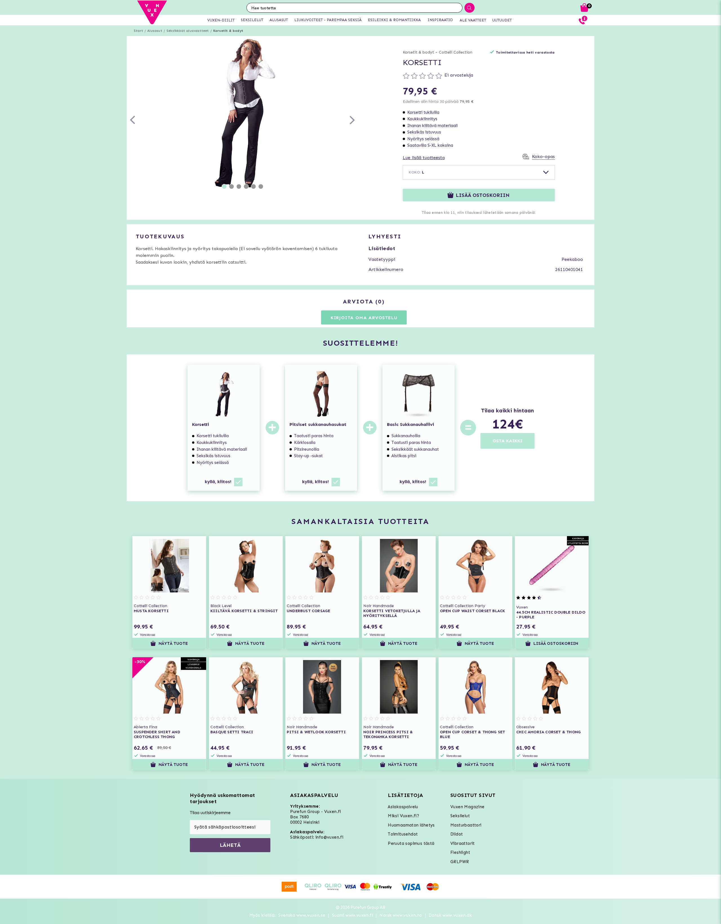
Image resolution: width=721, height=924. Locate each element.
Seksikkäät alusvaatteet (187, 31)
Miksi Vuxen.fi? (403, 815)
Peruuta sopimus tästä (411, 843)
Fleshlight (460, 852)
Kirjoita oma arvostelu (364, 317)
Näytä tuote (173, 643)
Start (138, 31)
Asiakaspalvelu (403, 806)
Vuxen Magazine (467, 806)
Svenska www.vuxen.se (301, 915)
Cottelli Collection (455, 52)
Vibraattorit (462, 843)
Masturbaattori (466, 825)
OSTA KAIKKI (507, 440)
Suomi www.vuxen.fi (352, 915)
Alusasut (154, 31)
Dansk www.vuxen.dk (450, 915)
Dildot (456, 834)
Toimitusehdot (403, 834)
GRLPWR (459, 861)
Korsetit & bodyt (228, 31)
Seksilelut (460, 815)
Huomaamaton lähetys (411, 825)
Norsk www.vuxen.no (400, 915)
